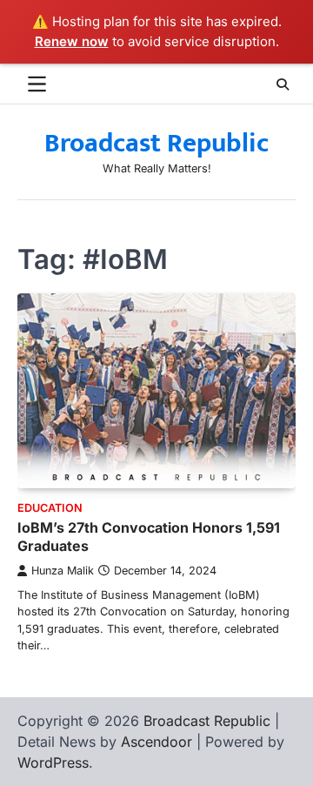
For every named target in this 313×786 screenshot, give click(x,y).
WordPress (53, 762)
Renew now (72, 41)
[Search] (283, 84)
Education (50, 507)
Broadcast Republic (156, 143)
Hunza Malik (62, 570)
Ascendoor (156, 741)
